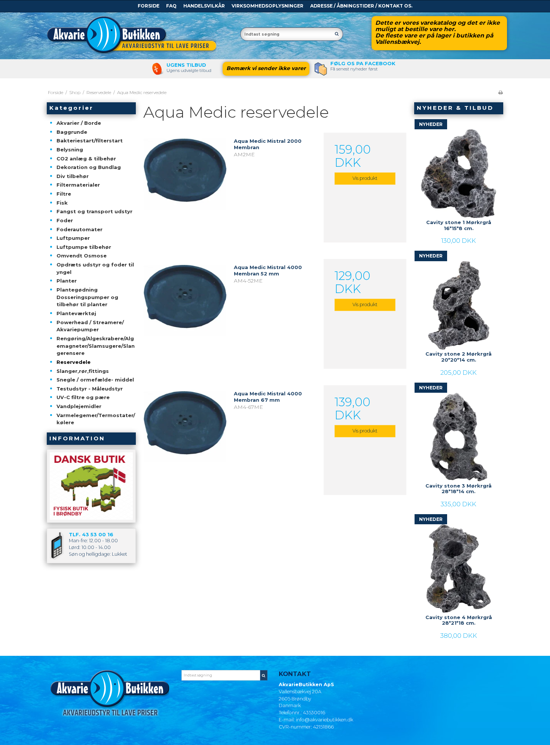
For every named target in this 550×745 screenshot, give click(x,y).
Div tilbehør (72, 176)
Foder (64, 220)
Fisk (62, 203)
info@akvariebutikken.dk (324, 720)
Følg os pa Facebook (362, 63)
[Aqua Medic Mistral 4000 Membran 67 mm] (185, 426)
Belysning (69, 150)
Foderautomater (79, 229)
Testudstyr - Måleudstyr (89, 389)
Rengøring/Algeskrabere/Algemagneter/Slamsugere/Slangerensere (95, 345)
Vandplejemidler (78, 406)
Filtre (63, 194)
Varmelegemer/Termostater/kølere (95, 419)
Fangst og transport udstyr (94, 211)
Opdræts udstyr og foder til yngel (95, 268)
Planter (66, 281)
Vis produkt (365, 178)
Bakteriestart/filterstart (89, 141)
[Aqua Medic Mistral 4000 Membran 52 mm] (185, 300)
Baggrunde (71, 132)
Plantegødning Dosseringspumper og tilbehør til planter (87, 297)
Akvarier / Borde (78, 123)
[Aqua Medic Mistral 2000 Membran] (185, 174)
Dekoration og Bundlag (88, 167)
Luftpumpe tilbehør (83, 247)
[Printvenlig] (500, 92)
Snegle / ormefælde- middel (95, 380)
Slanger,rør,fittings (82, 371)
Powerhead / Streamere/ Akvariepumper (90, 326)
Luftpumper (73, 238)
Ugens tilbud (186, 65)
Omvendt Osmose (81, 256)
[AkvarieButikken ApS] (140, 35)
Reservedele (73, 362)
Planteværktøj (76, 313)
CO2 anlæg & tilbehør (86, 159)
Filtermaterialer (78, 185)
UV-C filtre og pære (83, 397)
